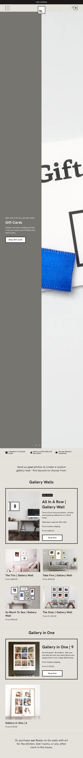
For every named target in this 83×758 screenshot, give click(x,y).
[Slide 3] (43, 445)
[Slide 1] (36, 445)
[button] (7, 8)
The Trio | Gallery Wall (19, 575)
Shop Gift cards (15, 240)
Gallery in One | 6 (16, 723)
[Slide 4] (46, 445)
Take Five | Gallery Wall (57, 575)
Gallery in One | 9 (58, 646)
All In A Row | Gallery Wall (54, 504)
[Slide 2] (39, 445)
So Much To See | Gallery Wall (21, 614)
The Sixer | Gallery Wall (57, 612)
